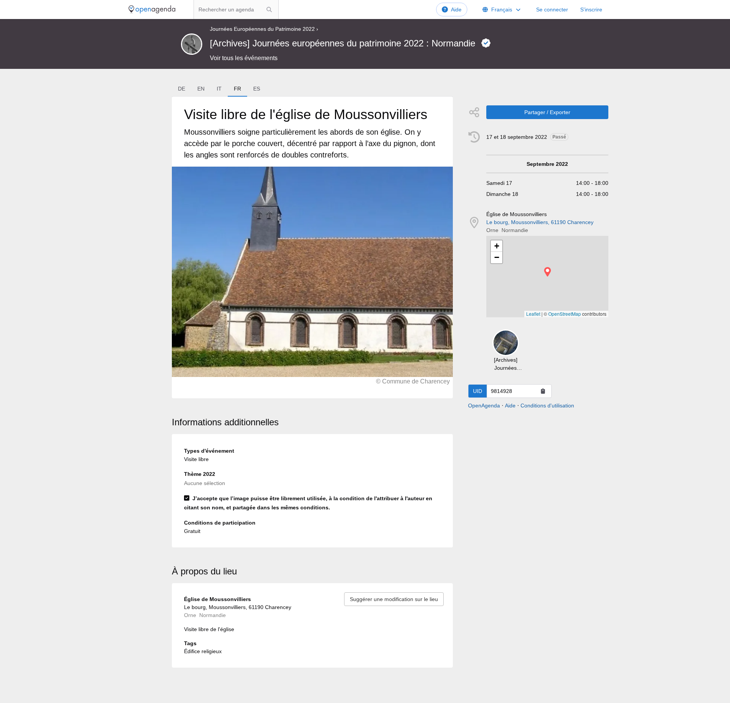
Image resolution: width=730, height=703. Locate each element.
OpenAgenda (484, 405)
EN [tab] (201, 89)
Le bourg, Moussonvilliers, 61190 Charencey (540, 222)
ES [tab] (256, 89)
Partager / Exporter (547, 112)
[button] (547, 272)
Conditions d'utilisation (547, 405)
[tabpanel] (312, 247)
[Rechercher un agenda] (269, 9)
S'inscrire (591, 9)
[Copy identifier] (543, 391)
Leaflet (533, 313)
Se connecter (552, 9)
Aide (456, 9)
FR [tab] (237, 89)
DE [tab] (181, 89)
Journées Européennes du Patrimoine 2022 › (264, 29)
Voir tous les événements (244, 58)
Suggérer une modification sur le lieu (394, 599)
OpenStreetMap (564, 313)
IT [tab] (219, 89)
